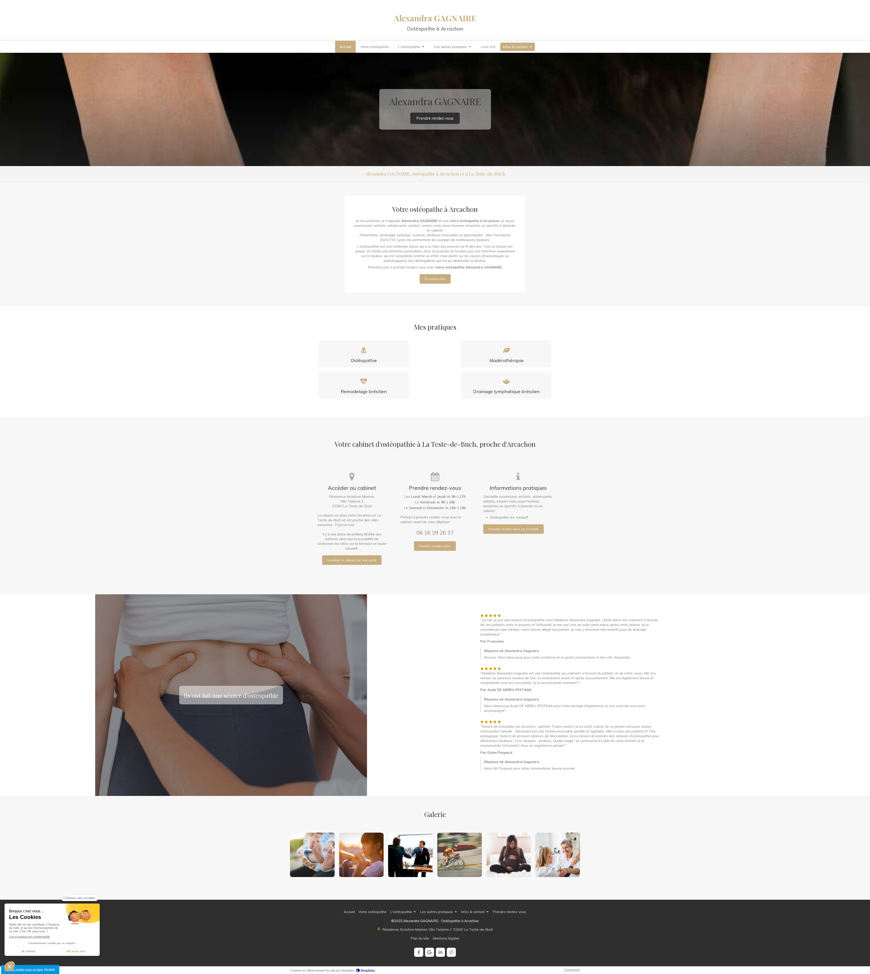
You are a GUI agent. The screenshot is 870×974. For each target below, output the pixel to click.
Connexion (572, 969)
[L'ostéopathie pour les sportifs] (459, 855)
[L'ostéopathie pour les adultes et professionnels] (410, 855)
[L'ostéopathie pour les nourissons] (312, 855)
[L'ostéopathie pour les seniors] (557, 855)
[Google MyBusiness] (429, 952)
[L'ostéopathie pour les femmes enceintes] (508, 855)
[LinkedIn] (440, 952)
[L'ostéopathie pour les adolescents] (361, 855)
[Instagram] (451, 952)
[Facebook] (418, 952)
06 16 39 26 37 (435, 532)
